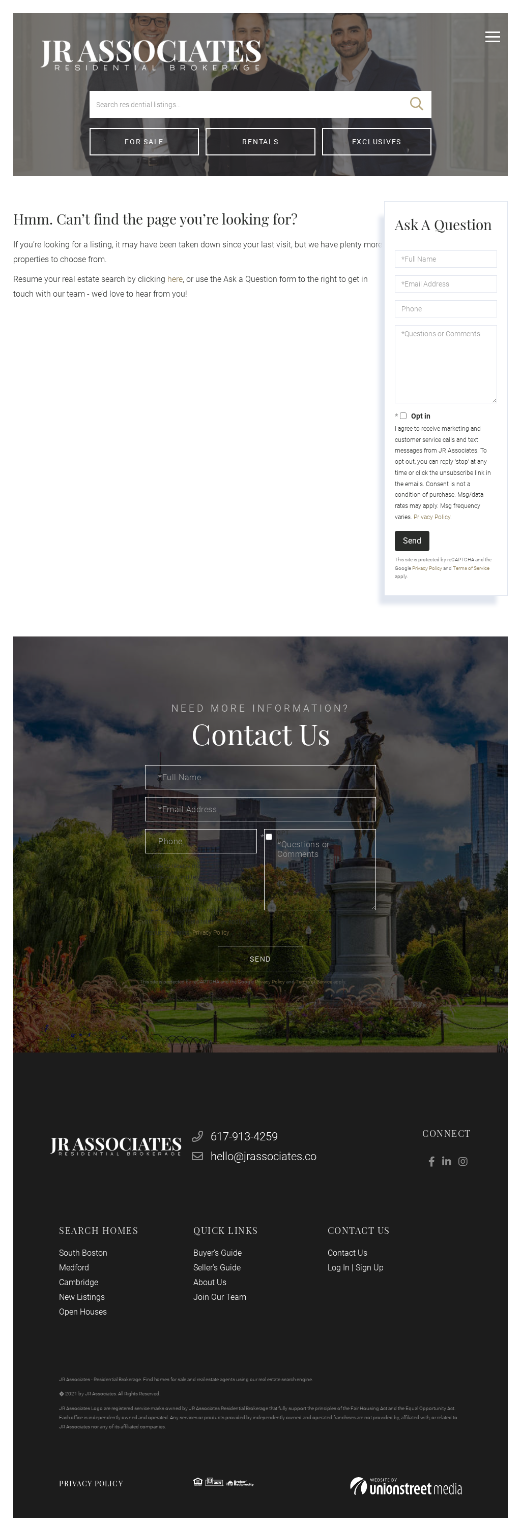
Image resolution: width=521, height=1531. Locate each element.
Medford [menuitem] (74, 1267)
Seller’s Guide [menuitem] (217, 1267)
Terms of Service (471, 568)
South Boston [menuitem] (83, 1253)
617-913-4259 (243, 1136)
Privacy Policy (432, 517)
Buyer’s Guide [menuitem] (217, 1253)
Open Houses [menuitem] (83, 1312)
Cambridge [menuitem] (78, 1282)
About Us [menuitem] (209, 1282)
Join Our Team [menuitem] (219, 1297)
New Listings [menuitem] (82, 1297)
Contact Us (347, 1253)
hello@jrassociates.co (263, 1156)
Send (412, 541)
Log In (339, 1267)
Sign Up (370, 1267)
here (175, 279)
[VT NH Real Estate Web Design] (406, 1486)
